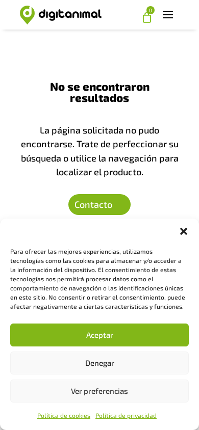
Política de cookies (63, 415)
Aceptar (99, 334)
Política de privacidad (126, 415)
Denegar (99, 362)
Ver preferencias (99, 390)
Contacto (93, 204)
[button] (184, 231)
